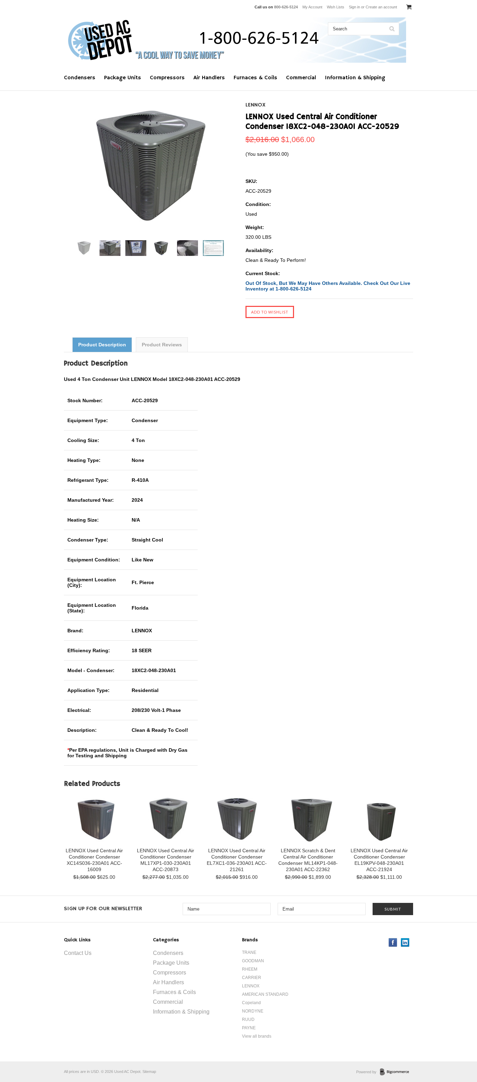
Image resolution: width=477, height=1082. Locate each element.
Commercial (301, 77)
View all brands (256, 1036)
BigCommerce (396, 1072)
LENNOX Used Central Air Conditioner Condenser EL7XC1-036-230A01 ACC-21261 (237, 860)
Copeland (251, 1002)
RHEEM (249, 969)
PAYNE (249, 1027)
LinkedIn (405, 942)
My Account (312, 7)
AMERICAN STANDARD (265, 994)
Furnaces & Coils (255, 77)
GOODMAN (253, 960)
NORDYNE (252, 1011)
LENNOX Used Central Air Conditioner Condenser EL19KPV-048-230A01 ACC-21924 (379, 860)
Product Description (102, 344)
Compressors (167, 77)
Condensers (79, 77)
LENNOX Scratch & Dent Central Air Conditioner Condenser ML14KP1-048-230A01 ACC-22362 (308, 860)
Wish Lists (335, 7)
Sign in (354, 7)
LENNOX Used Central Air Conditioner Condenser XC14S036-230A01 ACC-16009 (94, 860)
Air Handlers (209, 77)
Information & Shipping (355, 77)
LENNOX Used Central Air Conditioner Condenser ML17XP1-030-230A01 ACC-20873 (165, 860)
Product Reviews (162, 344)
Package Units (122, 77)
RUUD (248, 1019)
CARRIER (251, 977)
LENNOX (255, 105)
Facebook (393, 942)
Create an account (381, 7)
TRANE (249, 952)
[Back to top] (457, 1048)
